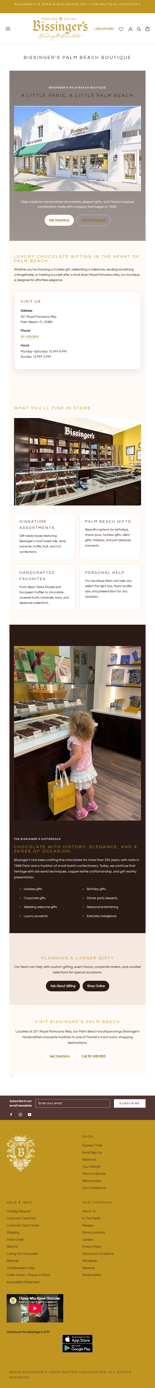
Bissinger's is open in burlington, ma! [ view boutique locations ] (77, 4)
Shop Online (96, 986)
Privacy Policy (92, 1246)
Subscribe (129, 1103)
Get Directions (59, 220)
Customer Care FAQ (21, 1218)
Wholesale (89, 1261)
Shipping (13, 1232)
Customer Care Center (23, 1225)
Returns (12, 1246)
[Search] (139, 29)
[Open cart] (147, 29)
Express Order (92, 1145)
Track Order (15, 1239)
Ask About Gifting (62, 986)
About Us (89, 1211)
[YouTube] (29, 1114)
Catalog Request (19, 1211)
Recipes (87, 1225)
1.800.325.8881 (104, 29)
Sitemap (13, 1261)
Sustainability (91, 1275)
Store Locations (93, 1232)
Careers (88, 1239)
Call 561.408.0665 (93, 1056)
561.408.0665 (30, 336)
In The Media (91, 1218)
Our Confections (94, 1188)
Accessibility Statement (23, 1282)
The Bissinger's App (20, 1268)
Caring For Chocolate (22, 1254)
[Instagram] (20, 1114)
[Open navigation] (8, 28)
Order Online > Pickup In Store (28, 1275)
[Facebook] (11, 1114)
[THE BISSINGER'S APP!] (77, 1339)
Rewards (88, 1268)
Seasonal (88, 1159)
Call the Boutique (93, 220)
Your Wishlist (91, 1167)
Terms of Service (93, 1173)
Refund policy (92, 1181)
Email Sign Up (92, 1152)
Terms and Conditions (98, 1254)
